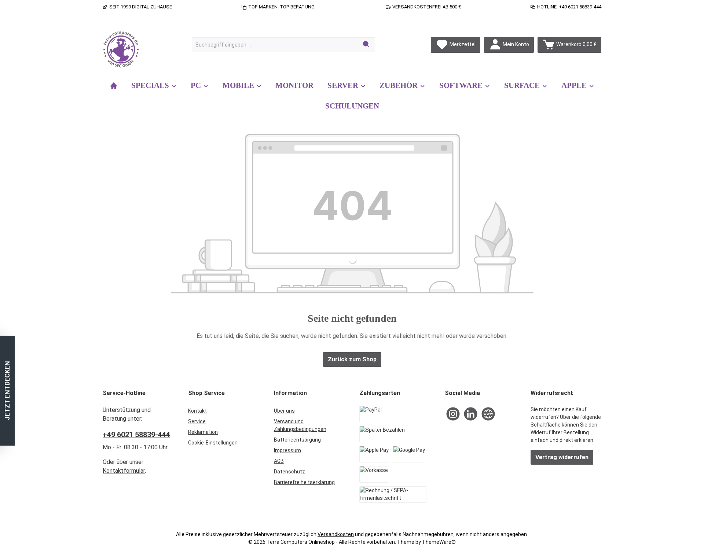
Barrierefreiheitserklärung (304, 482)
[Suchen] (366, 44)
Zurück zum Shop (352, 359)
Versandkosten (336, 534)
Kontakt (197, 411)
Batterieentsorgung (297, 440)
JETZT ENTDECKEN (7, 390)
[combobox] (275, 44)
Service (197, 421)
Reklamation (203, 432)
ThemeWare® (439, 542)
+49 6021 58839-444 (136, 434)
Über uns (284, 411)
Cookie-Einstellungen (213, 443)
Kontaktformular (124, 470)
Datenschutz (289, 472)
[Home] (113, 85)
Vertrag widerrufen (561, 457)
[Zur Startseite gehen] (121, 49)
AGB (279, 461)
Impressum (287, 450)
